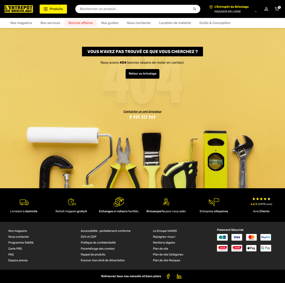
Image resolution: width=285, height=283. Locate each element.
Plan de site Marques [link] (166, 260)
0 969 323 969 (143, 117)
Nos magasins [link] (17, 231)
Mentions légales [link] (164, 242)
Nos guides (110, 23)
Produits (56, 9)
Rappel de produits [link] (93, 254)
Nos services (50, 23)
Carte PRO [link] (15, 248)
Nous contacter (139, 23)
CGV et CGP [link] (88, 237)
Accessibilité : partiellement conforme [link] (106, 231)
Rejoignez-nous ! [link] (164, 237)
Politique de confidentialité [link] (98, 242)
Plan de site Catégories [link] (168, 254)
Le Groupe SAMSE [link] (165, 231)
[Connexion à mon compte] (266, 9)
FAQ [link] (11, 254)
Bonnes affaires (80, 23)
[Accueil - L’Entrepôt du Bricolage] (18, 9)
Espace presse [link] (18, 260)
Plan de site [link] (160, 248)
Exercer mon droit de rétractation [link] (103, 260)
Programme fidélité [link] (21, 242)
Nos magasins (21, 23)
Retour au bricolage (142, 73)
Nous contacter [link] (18, 237)
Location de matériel (175, 23)
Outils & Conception (215, 23)
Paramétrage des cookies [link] (98, 248)
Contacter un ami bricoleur (143, 111)
